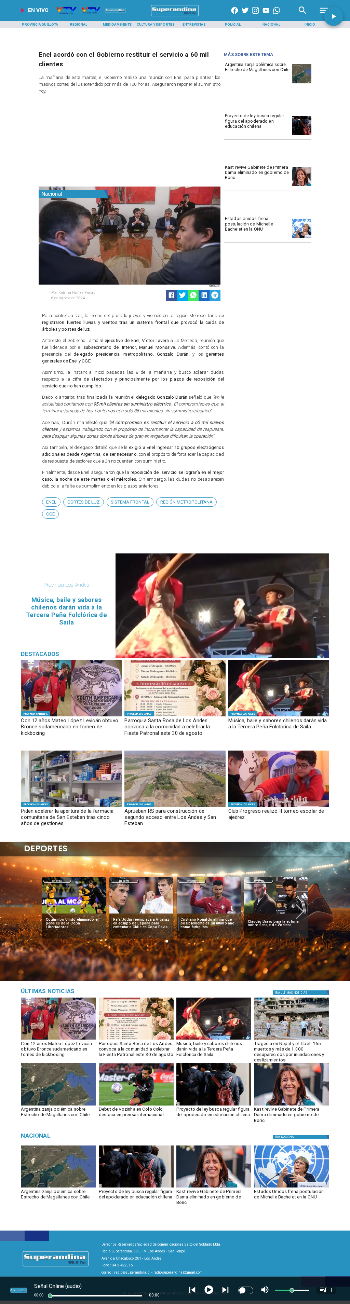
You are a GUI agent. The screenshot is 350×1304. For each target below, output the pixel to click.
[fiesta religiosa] (174, 716)
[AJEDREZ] (278, 806)
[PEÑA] (278, 716)
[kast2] (301, 186)
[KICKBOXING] (71, 716)
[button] (51, 502)
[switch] (245, 1290)
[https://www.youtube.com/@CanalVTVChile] (265, 16)
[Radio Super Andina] (302, 16)
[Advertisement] (90, 141)
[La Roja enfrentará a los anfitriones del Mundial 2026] (276, 913)
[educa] (301, 134)
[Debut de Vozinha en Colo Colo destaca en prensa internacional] (136, 1105)
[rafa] (74, 913)
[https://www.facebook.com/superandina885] (234, 16)
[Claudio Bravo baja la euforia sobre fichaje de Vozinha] (209, 913)
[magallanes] (301, 83)
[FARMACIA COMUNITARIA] (71, 806)
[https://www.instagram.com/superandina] (255, 16)
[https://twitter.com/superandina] (245, 16)
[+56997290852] (276, 16)
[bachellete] (301, 237)
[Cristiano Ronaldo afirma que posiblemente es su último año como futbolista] (141, 913)
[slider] (50, 1295)
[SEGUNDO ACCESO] (174, 806)
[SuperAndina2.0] (174, 16)
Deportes (57, 881)
